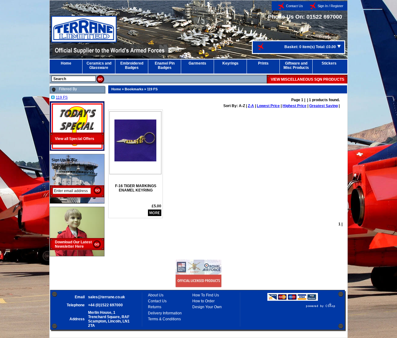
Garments (197, 63)
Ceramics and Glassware (99, 65)
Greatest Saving (323, 106)
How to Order (203, 301)
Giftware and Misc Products (296, 65)
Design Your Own (207, 307)
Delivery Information (165, 313)
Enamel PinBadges (165, 65)
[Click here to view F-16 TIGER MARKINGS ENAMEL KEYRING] (135, 138)
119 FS (152, 89)
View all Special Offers (74, 139)
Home (66, 63)
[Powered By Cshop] (302, 307)
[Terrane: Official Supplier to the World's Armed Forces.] (84, 41)
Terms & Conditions (164, 319)
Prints (263, 63)
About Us (155, 295)
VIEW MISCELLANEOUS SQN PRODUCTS (307, 79)
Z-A (251, 106)
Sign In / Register (330, 6)
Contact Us (294, 6)
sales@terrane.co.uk (106, 297)
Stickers (329, 63)
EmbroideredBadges (131, 65)
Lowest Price (268, 106)
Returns (154, 307)
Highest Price (294, 106)
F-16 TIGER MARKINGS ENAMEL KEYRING (135, 188)
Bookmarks (134, 89)
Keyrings (230, 63)
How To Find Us (205, 295)
